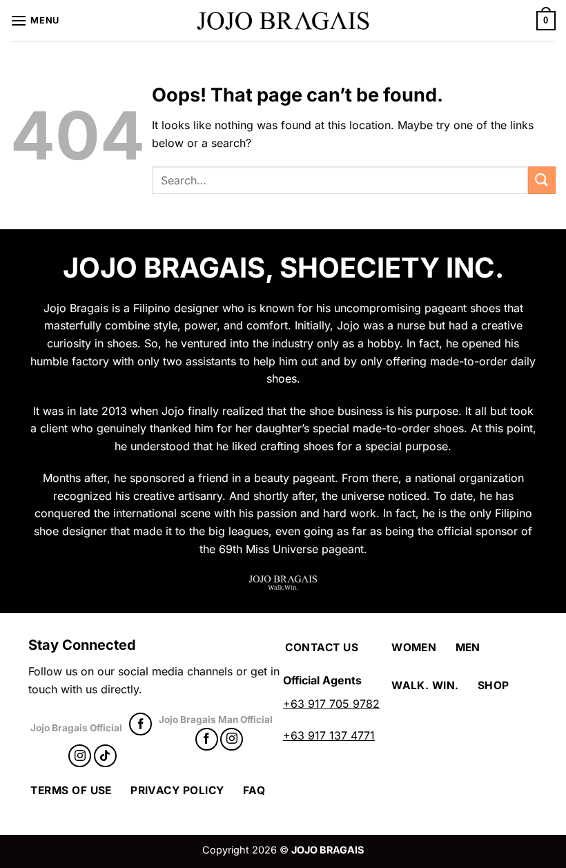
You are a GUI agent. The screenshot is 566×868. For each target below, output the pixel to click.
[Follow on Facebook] (140, 724)
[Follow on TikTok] (105, 755)
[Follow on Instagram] (79, 755)
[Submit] (542, 179)
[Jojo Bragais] (283, 20)
